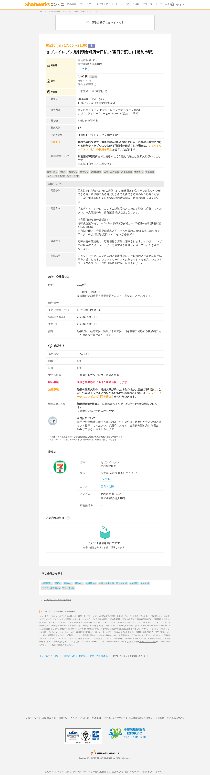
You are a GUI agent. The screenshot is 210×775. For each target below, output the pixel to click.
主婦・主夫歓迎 (106, 583)
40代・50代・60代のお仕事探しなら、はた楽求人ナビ (103, 772)
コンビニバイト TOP (147, 642)
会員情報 (169, 4)
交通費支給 (91, 583)
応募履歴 (71, 4)
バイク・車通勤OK (51, 588)
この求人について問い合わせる (57, 600)
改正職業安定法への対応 (140, 718)
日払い (58, 583)
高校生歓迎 (121, 583)
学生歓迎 (144, 583)
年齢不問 (133, 583)
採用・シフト (86, 4)
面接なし (68, 583)
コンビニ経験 (132, 4)
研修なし (79, 583)
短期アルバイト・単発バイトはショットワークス (63, 772)
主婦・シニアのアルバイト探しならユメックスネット (144, 772)
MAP (82, 68)
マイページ (156, 4)
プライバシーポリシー (114, 718)
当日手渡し (47, 583)
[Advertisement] (105, 689)
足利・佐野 (107, 486)
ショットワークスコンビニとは (41, 718)
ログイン (179, 4)
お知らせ (84, 718)
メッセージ (117, 4)
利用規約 (96, 718)
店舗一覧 (63, 718)
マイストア (102, 4)
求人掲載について (175, 718)
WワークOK (68, 588)
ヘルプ (74, 718)
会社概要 (159, 718)
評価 (145, 4)
